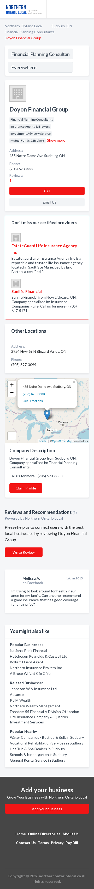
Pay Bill (72, 842)
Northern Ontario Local (24, 26)
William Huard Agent (26, 662)
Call (47, 191)
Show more (56, 140)
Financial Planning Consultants (30, 32)
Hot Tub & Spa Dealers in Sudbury (37, 749)
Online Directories (44, 834)
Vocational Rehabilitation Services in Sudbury (46, 743)
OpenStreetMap (62, 441)
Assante (17, 694)
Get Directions (33, 400)
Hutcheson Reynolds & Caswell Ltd (38, 656)
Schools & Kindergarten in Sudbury (38, 754)
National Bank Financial (28, 650)
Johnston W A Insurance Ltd (33, 689)
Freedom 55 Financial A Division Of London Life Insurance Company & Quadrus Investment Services (44, 716)
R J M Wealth (20, 700)
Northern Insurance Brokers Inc (36, 667)
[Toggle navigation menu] (87, 9)
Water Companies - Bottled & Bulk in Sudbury (47, 737)
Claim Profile (26, 488)
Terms (43, 842)
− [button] (12, 392)
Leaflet (43, 441)
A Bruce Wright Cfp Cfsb (30, 673)
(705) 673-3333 (34, 393)
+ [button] (12, 385)
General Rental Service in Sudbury (37, 760)
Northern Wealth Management (35, 706)
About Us (70, 834)
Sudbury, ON (61, 26)
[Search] (81, 61)
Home (20, 834)
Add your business (47, 809)
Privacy (57, 842)
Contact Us (26, 842)
